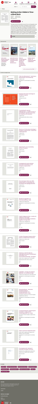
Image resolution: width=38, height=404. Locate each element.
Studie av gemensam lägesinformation (27, 330)
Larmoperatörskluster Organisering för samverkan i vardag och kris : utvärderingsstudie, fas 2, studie (27, 312)
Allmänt (3, 366)
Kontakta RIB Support (4, 395)
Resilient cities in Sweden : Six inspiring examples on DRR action (32, 60)
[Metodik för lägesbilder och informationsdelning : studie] (10, 204)
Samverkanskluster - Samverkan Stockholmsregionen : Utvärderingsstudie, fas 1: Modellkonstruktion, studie (26, 291)
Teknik (32, 369)
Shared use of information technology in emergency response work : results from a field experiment (27, 130)
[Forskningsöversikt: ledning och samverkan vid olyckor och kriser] (10, 353)
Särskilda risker (4, 369)
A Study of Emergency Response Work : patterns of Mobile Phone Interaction (27, 237)
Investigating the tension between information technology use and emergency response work (26, 164)
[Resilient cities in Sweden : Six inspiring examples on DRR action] (32, 50)
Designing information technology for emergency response (27, 94)
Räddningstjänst (32, 366)
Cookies (2, 390)
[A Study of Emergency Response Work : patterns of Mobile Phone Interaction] (10, 242)
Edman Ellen (3, 65)
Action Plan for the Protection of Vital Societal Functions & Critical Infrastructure (14, 60)
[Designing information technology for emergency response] (10, 99)
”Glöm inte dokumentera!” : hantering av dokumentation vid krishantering (27, 77)
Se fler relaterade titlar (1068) (28, 69)
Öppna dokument (16, 21)
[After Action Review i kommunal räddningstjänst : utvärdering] (5, 50)
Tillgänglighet (3, 388)
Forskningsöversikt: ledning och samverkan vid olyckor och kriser (26, 349)
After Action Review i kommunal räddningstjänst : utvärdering (5, 60)
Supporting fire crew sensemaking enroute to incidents (26, 147)
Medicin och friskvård (24, 369)
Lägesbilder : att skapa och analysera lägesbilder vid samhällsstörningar (27, 272)
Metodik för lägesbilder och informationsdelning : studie (25, 199)
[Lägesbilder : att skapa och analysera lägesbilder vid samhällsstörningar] (10, 277)
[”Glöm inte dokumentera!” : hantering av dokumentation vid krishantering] (10, 81)
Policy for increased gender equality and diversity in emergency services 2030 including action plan (22, 62)
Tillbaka (3, 8)
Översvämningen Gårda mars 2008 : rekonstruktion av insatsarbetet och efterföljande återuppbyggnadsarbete (27, 182)
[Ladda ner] (22, 21)
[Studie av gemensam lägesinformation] (10, 336)
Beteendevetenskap (22, 366)
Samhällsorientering (11, 366)
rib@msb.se (3, 398)
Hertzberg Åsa (3, 64)
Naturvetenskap (5, 371)
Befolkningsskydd (13, 369)
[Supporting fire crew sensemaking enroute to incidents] (10, 152)
